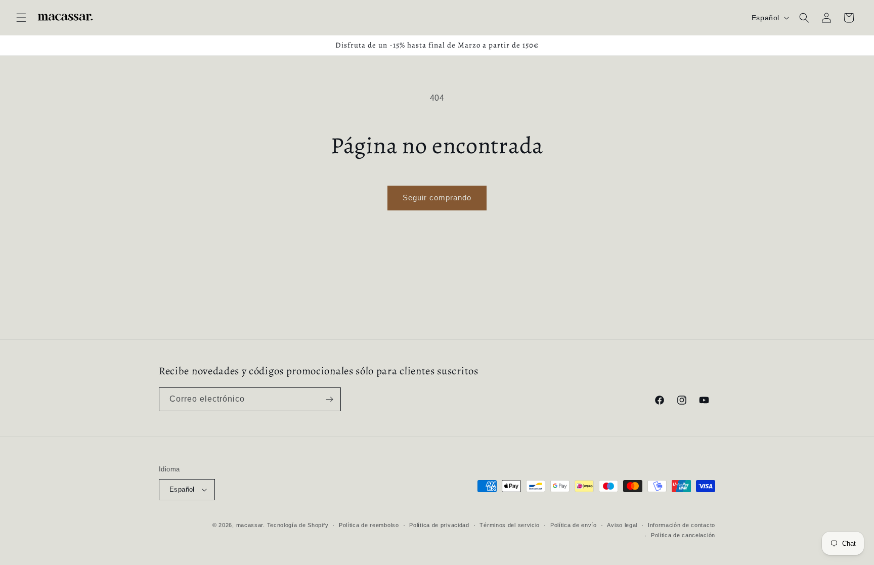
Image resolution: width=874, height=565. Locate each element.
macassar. (250, 525)
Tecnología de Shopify (298, 525)
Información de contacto (681, 525)
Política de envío (573, 525)
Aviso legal (622, 525)
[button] (21, 18)
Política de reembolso (369, 525)
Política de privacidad (439, 525)
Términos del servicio (509, 525)
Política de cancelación (683, 535)
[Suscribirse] (329, 399)
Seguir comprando (437, 197)
